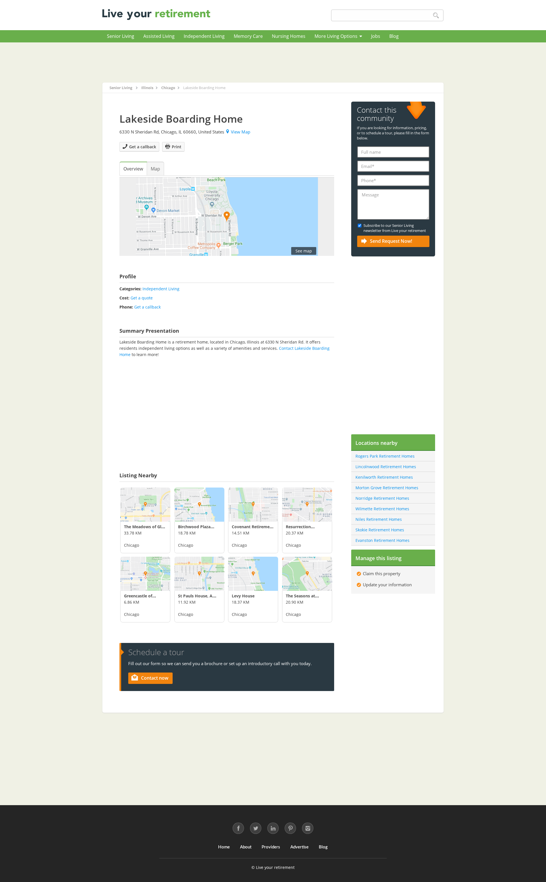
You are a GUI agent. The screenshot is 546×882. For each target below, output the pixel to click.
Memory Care (248, 36)
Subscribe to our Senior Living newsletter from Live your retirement (394, 228)
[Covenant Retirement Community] (253, 505)
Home (224, 847)
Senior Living (120, 36)
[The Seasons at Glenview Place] (307, 574)
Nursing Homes (288, 36)
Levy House (243, 596)
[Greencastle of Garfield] (145, 574)
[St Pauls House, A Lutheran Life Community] (199, 574)
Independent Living (204, 36)
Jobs (375, 36)
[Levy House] (253, 574)
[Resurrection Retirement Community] (307, 505)
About (245, 847)
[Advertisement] (273, 62)
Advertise (299, 847)
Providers (271, 847)
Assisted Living (159, 36)
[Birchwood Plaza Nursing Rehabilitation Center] (199, 505)
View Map (240, 132)
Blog (394, 36)
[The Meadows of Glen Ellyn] (145, 505)
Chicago (131, 545)
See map (303, 251)
